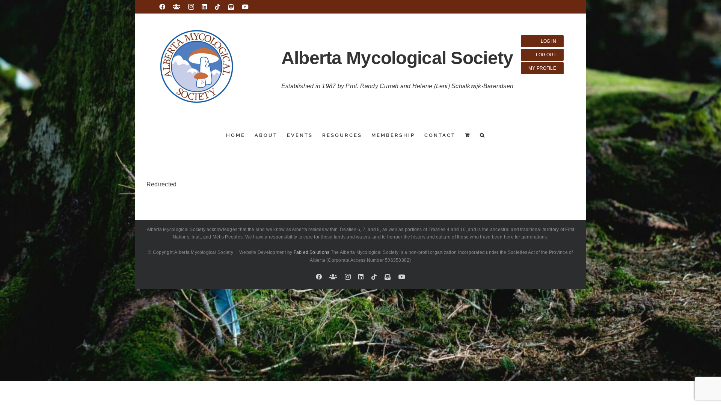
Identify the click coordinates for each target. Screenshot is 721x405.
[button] (483, 135)
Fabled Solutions (312, 252)
